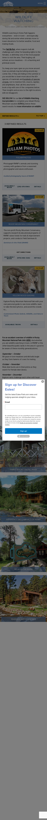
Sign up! (23, 431)
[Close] (42, 381)
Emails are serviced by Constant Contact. (21, 423)
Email (7, 402)
